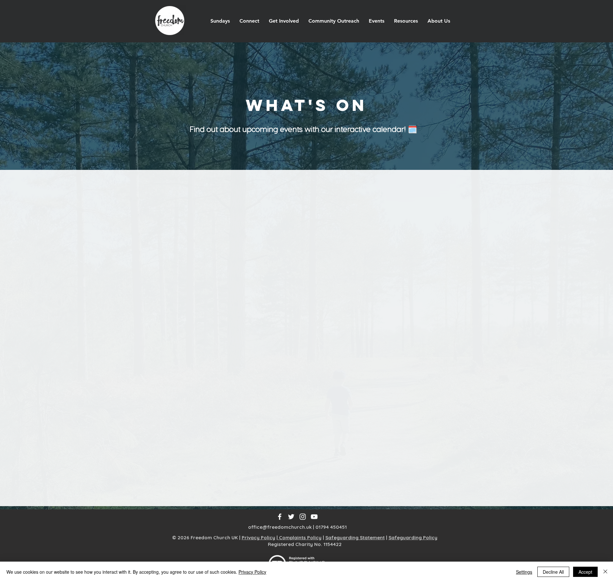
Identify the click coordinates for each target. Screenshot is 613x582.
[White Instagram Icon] (303, 517)
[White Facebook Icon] (280, 517)
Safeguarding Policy (413, 538)
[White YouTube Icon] (314, 517)
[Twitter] (291, 517)
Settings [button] (524, 572)
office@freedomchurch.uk (280, 527)
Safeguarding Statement (355, 538)
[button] (249, 21)
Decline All (553, 572)
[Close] (605, 572)
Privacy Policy (258, 538)
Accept (585, 572)
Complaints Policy (300, 538)
